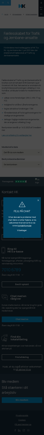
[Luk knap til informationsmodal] (38, 200)
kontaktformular (24, 225)
